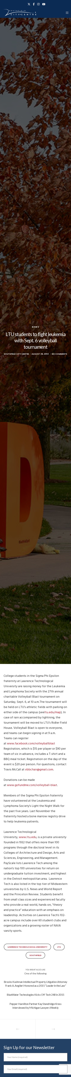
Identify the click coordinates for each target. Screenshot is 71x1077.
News (35, 326)
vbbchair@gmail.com (39, 769)
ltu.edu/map (52, 712)
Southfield (35, 955)
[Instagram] (38, 4)
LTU (59, 947)
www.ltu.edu (27, 837)
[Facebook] (34, 4)
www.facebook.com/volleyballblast (31, 743)
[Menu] (66, 12)
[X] (29, 4)
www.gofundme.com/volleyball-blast (32, 785)
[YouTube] (43, 4)
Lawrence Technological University (27, 947)
